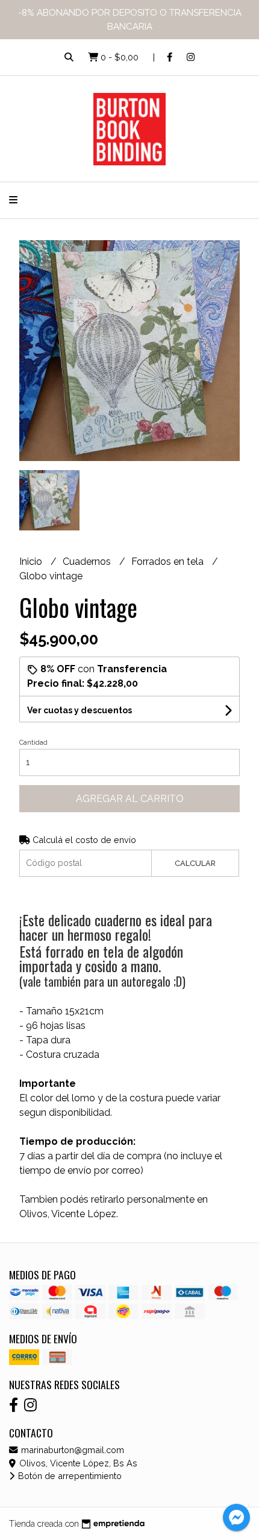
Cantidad (33, 742)
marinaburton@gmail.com (71, 1450)
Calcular (195, 863)
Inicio (32, 561)
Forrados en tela (168, 561)
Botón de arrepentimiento (69, 1476)
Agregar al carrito (130, 798)
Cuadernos (88, 561)
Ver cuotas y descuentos (79, 710)
